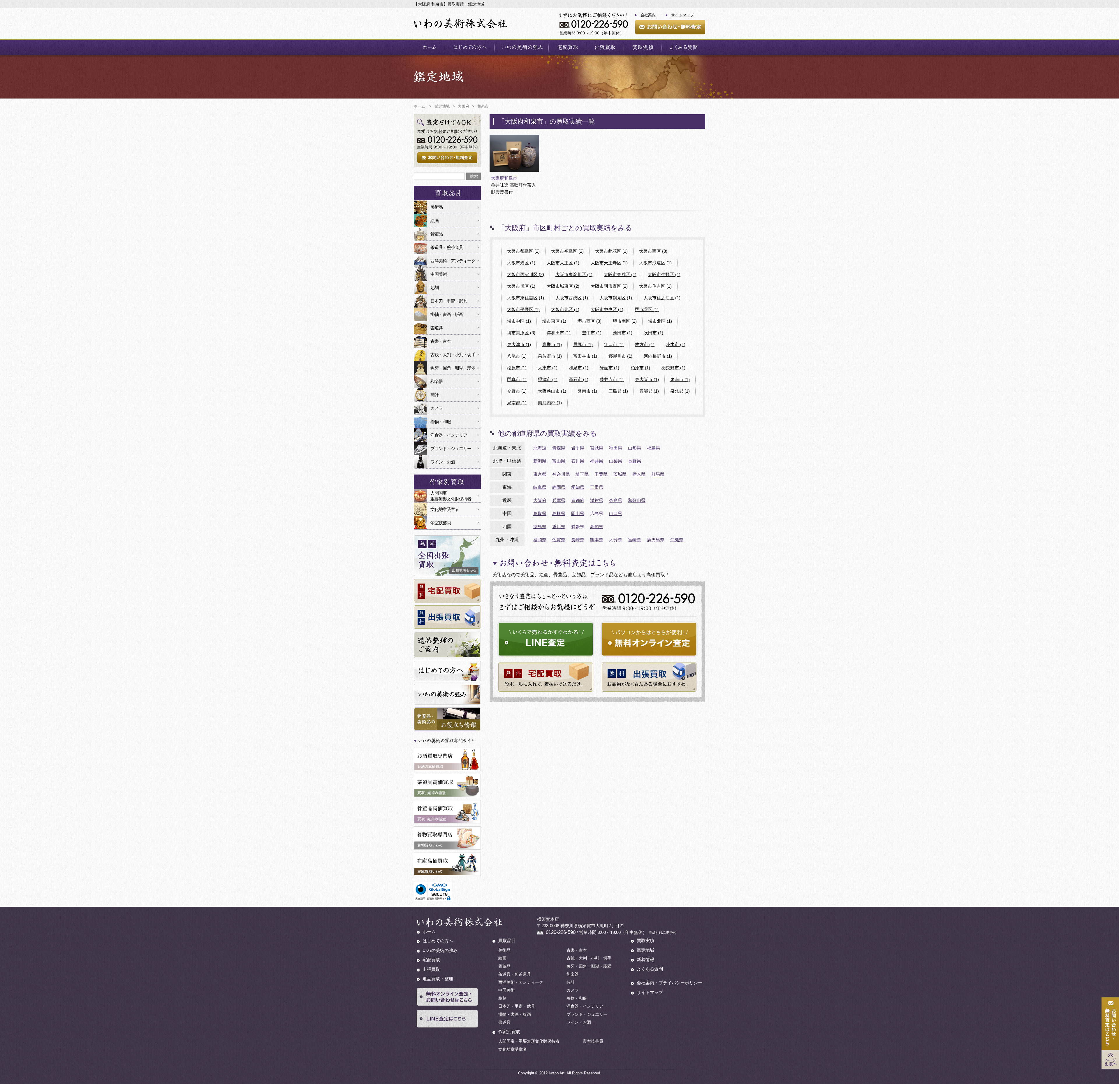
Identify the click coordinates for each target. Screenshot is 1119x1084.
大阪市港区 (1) (521, 262)
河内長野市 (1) (658, 356)
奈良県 (615, 500)
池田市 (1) (622, 332)
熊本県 (596, 539)
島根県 (558, 513)
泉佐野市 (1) (550, 356)
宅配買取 (567, 47)
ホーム (429, 47)
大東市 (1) (547, 367)
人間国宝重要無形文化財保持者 (450, 496)
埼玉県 (582, 474)
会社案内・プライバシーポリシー (669, 982)
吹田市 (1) (653, 332)
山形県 (634, 447)
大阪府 (539, 500)
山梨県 (615, 460)
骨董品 (436, 233)
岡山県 (577, 513)
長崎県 (577, 539)
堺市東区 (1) (554, 321)
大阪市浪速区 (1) (655, 262)
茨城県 (620, 474)
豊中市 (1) (591, 332)
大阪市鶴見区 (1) (615, 297)
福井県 (596, 460)
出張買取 (605, 47)
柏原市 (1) (640, 367)
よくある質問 (683, 47)
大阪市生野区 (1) (664, 274)
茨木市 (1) (675, 344)
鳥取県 (539, 513)
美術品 (436, 207)
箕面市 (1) (609, 367)
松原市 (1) (517, 367)
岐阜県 (539, 487)
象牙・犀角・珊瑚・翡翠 (452, 368)
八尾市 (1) (517, 356)
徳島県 (539, 526)
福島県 (653, 447)
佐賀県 (558, 539)
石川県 (577, 460)
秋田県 (615, 447)
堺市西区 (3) (589, 321)
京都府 (577, 500)
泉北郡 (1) (680, 391)
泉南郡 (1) (517, 402)
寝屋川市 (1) (620, 356)
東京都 (539, 474)
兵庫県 (558, 500)
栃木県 (638, 474)
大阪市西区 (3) (653, 251)
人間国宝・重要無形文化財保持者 (529, 1041)
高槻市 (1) (552, 344)
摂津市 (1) (547, 379)
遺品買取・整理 (438, 978)
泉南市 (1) (680, 379)
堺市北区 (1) (660, 321)
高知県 (596, 526)
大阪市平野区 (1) (523, 309)
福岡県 (539, 539)
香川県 (558, 526)
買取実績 (642, 47)
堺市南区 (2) (625, 321)
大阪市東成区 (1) (620, 274)
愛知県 (577, 487)
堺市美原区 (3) (521, 332)
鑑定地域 (645, 950)
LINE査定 (545, 639)
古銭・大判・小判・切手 (452, 354)
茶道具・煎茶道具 (446, 247)
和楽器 (436, 381)
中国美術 (438, 274)
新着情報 (645, 959)
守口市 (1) (614, 344)
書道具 (436, 327)
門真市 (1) (517, 379)
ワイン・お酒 (442, 461)
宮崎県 (634, 539)
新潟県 (539, 460)
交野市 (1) (517, 391)
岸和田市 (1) (559, 332)
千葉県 (601, 474)
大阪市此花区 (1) (611, 251)
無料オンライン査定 (649, 639)
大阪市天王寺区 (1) (609, 262)
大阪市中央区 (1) (607, 309)
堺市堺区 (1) (647, 309)
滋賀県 (596, 500)
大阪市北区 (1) (565, 309)
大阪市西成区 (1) (571, 297)
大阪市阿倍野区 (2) (609, 286)
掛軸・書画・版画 (446, 314)
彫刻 (434, 287)
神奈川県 (561, 474)
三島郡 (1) (618, 391)
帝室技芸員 (440, 522)
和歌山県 (636, 500)
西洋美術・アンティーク (452, 260)
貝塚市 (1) (583, 344)
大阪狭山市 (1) (552, 391)
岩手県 (577, 447)
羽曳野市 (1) (673, 367)
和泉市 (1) (578, 367)
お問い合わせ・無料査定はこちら (1110, 1023)
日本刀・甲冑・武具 (448, 300)
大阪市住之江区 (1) (661, 297)
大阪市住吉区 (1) (655, 286)
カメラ (436, 408)
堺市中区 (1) (519, 321)
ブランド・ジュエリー (450, 448)
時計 (434, 394)
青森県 (558, 447)
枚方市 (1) (644, 344)
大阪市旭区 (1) (521, 286)
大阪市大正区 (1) (563, 262)
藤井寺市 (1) (612, 379)
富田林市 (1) (585, 356)
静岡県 (558, 487)
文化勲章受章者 (444, 509)
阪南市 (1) (587, 391)
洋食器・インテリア (448, 435)
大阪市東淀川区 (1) (573, 274)
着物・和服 (440, 421)
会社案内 (648, 15)
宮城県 (596, 447)
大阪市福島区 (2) (567, 251)
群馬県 (657, 474)
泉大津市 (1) (519, 344)
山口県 (615, 513)
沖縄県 (676, 539)
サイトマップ (682, 15)
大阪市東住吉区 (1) (525, 297)
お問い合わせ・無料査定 (670, 27)
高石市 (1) (578, 379)
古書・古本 (440, 341)
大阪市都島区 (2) (523, 251)
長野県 (634, 460)
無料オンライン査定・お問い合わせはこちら (447, 997)
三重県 (596, 487)
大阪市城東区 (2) (563, 286)
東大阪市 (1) (647, 379)
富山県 (558, 460)
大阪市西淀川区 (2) (525, 274)
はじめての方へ (469, 47)
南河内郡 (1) (550, 402)
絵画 (434, 220)
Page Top (1110, 1059)
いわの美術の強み (521, 47)
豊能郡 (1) (649, 391)
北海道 (539, 447)
